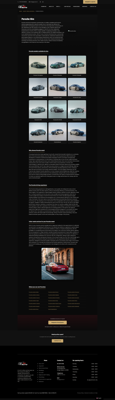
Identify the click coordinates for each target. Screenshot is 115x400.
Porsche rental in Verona (34, 297)
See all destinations (52, 309)
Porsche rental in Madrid (34, 306)
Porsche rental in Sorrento (73, 297)
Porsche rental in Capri (34, 300)
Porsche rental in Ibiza (33, 309)
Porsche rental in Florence (73, 292)
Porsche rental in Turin (72, 295)
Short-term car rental (28, 11)
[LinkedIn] (42, 1)
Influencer (41, 381)
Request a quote (90, 2)
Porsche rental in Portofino (54, 297)
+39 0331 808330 (23, 2)
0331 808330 (62, 374)
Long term (41, 366)
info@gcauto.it (34, 2)
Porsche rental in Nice (72, 300)
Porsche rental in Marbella (73, 306)
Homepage (43, 6)
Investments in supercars (45, 379)
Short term (41, 363)
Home (20, 11)
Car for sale (67, 6)
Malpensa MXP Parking (44, 375)
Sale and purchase (43, 368)
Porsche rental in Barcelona (74, 303)
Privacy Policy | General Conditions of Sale (87, 393)
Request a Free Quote (58, 322)
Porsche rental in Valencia (54, 306)
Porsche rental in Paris (53, 300)
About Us (51, 6)
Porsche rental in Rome (53, 292)
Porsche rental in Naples (53, 295)
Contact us (93, 6)
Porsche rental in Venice (34, 295)
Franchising (76, 6)
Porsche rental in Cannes (34, 303)
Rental (58, 6)
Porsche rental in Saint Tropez (54, 303)
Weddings (84, 6)
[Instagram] (40, 1)
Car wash (41, 372)
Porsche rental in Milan (34, 292)
